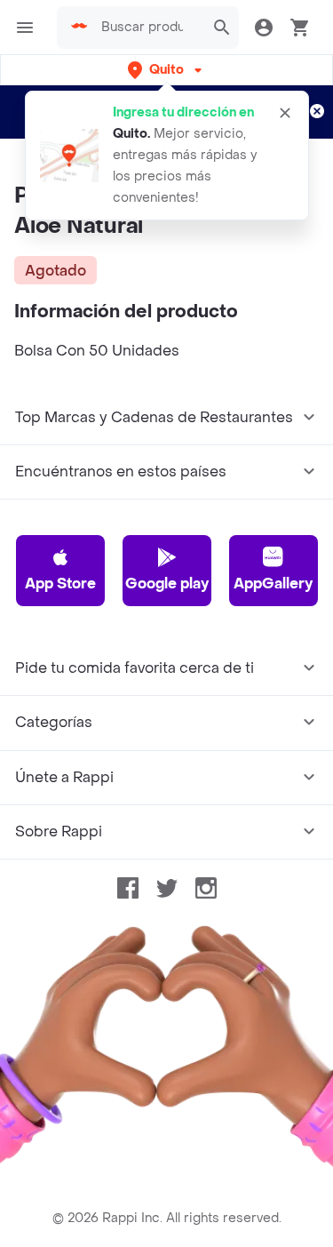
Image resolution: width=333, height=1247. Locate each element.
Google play (167, 583)
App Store (60, 583)
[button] (166, 69)
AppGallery (273, 583)
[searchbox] (147, 27)
